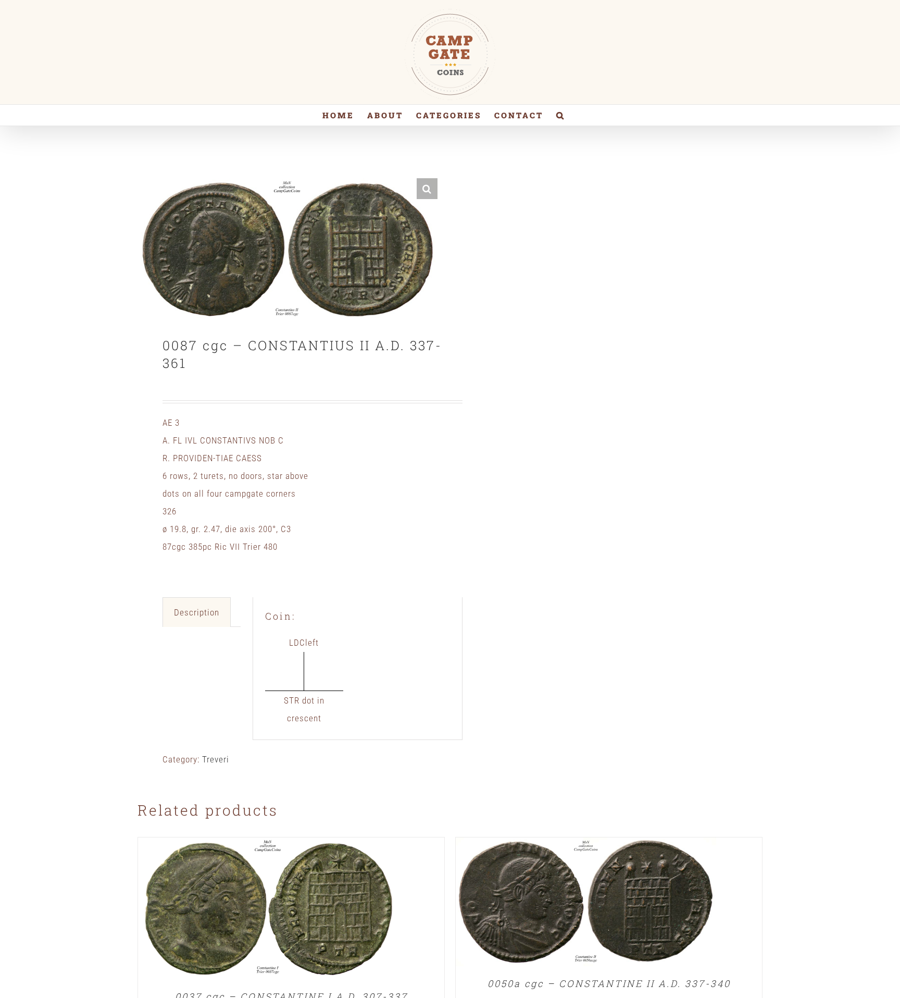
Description (196, 612)
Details (268, 911)
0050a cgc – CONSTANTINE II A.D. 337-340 (609, 983)
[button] (560, 115)
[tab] (196, 612)
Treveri (215, 759)
